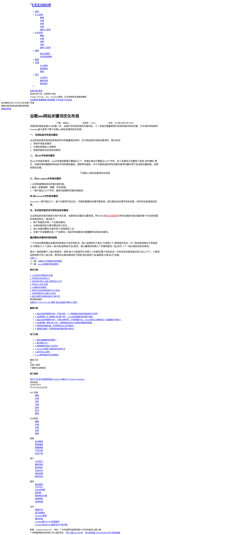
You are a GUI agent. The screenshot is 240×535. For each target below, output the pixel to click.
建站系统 (39, 519)
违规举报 (39, 502)
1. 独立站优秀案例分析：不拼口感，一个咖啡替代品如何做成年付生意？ (67, 314)
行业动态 (68, 100)
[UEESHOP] (40, 5)
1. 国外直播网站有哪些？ (46, 340)
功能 (42, 27)
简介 (37, 75)
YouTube (72, 379)
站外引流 (34, 379)
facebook (56, 379)
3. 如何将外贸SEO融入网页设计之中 (46, 281)
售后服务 (39, 484)
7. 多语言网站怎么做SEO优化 (43, 293)
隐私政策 (39, 473)
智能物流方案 (41, 496)
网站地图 (116, 533)
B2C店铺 (39, 15)
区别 (37, 410)
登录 (40, 91)
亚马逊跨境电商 (45, 379)
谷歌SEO (34, 302)
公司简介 (44, 78)
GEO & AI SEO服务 (47, 302)
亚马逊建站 (40, 513)
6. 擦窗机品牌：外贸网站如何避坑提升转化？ (55, 329)
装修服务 (44, 69)
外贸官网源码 (46, 57)
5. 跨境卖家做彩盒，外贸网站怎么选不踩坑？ (55, 326)
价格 (42, 21)
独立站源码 (45, 54)
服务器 (38, 493)
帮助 (42, 72)
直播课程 (42, 100)
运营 (37, 63)
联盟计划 (39, 510)
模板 (42, 18)
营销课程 (51, 100)
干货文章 (60, 100)
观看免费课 (6, 109)
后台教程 (34, 100)
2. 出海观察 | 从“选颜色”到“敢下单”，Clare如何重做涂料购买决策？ (64, 317)
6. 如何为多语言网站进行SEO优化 (45, 290)
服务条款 (39, 476)
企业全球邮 (40, 490)
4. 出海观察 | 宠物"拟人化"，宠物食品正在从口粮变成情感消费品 (63, 323)
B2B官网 (39, 33)
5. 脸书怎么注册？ (43, 352)
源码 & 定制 (45, 30)
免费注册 (34, 91)
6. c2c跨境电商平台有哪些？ (47, 355)
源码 (37, 51)
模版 (37, 395)
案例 (37, 60)
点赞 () (33, 258)
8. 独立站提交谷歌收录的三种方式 (45, 296)
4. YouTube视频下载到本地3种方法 (50, 349)
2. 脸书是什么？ (42, 343)
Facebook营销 (41, 516)
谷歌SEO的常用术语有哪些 (50, 261)
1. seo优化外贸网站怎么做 (41, 275)
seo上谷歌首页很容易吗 (48, 264)
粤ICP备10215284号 (74, 533)
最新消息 (44, 81)
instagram (80, 379)
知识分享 (39, 453)
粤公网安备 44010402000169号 (98, 533)
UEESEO (39, 487)
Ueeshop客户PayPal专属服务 (47, 522)
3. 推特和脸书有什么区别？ (47, 346)
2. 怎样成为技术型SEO (40, 278)
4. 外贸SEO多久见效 (39, 284)
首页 (37, 12)
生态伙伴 (39, 470)
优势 (42, 24)
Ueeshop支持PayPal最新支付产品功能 (51, 525)
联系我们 (44, 84)
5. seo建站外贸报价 (38, 287)
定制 (37, 407)
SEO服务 (44, 66)
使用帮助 (39, 499)
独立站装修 (61, 302)
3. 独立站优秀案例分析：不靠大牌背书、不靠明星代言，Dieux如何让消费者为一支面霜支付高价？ (78, 320)
